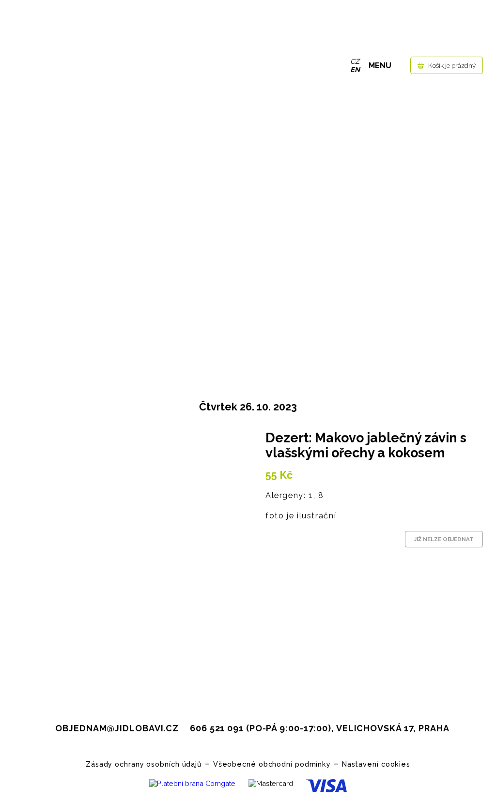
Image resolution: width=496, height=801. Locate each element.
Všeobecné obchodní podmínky (272, 764)
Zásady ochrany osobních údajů (144, 764)
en (355, 69)
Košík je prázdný (452, 65)
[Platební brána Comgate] (192, 785)
